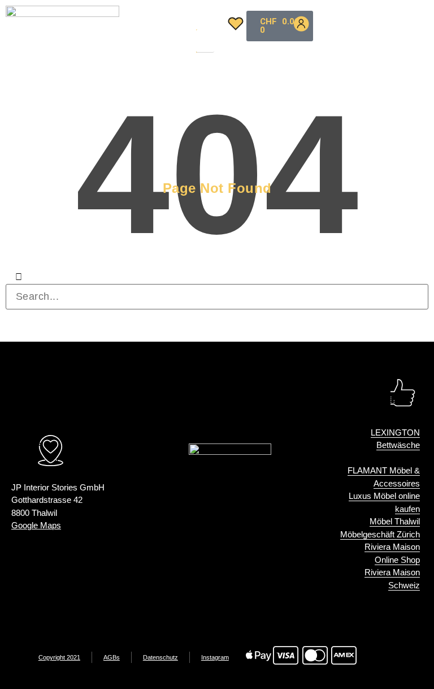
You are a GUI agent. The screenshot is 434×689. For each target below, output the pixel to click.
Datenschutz (160, 657)
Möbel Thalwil (395, 521)
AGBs (111, 657)
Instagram (215, 657)
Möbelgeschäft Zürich (380, 534)
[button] (203, 22)
